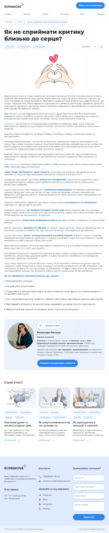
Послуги (27, 14)
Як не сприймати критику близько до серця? (47, 22)
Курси (45, 14)
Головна (7, 14)
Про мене (64, 14)
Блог (83, 14)
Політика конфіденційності (92, 529)
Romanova (12, 6)
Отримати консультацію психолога (57, 363)
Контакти (101, 14)
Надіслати (89, 517)
